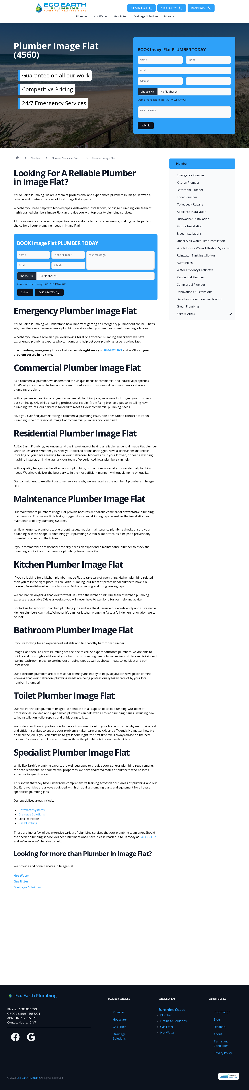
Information (222, 1012)
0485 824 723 (139, 8)
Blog (217, 1019)
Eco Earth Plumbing (28, 1077)
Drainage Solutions (145, 16)
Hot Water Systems (31, 810)
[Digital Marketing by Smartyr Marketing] (228, 1076)
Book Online (198, 8)
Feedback (220, 1027)
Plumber (81, 16)
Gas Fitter (120, 16)
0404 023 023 (113, 350)
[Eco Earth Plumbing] (60, 8)
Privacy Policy (223, 1053)
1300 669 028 (169, 8)
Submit (145, 125)
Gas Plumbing (27, 823)
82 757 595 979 (26, 1018)
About (218, 1034)
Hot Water (100, 16)
